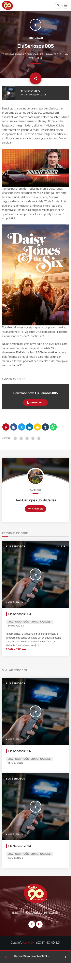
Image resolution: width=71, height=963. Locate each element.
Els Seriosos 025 (19, 751)
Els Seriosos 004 (19, 614)
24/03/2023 (15, 625)
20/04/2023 (54, 54)
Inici (15, 913)
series (21, 379)
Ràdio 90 (28, 943)
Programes (31, 913)
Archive (35, 508)
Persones (51, 913)
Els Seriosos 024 (19, 846)
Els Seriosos (15, 546)
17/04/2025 (15, 858)
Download (35, 402)
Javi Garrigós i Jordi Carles (23, 54)
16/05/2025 (15, 762)
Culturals (35, 38)
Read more (16, 649)
